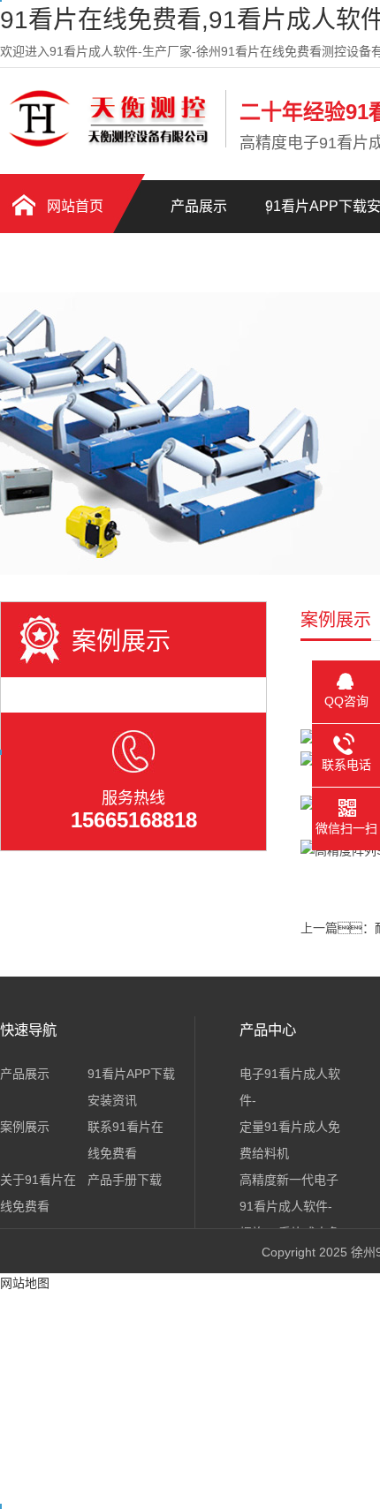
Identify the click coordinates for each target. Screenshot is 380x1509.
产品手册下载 (61, 265)
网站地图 (24, 1283)
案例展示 (24, 1127)
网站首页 (75, 206)
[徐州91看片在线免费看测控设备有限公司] (108, 144)
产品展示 (199, 206)
